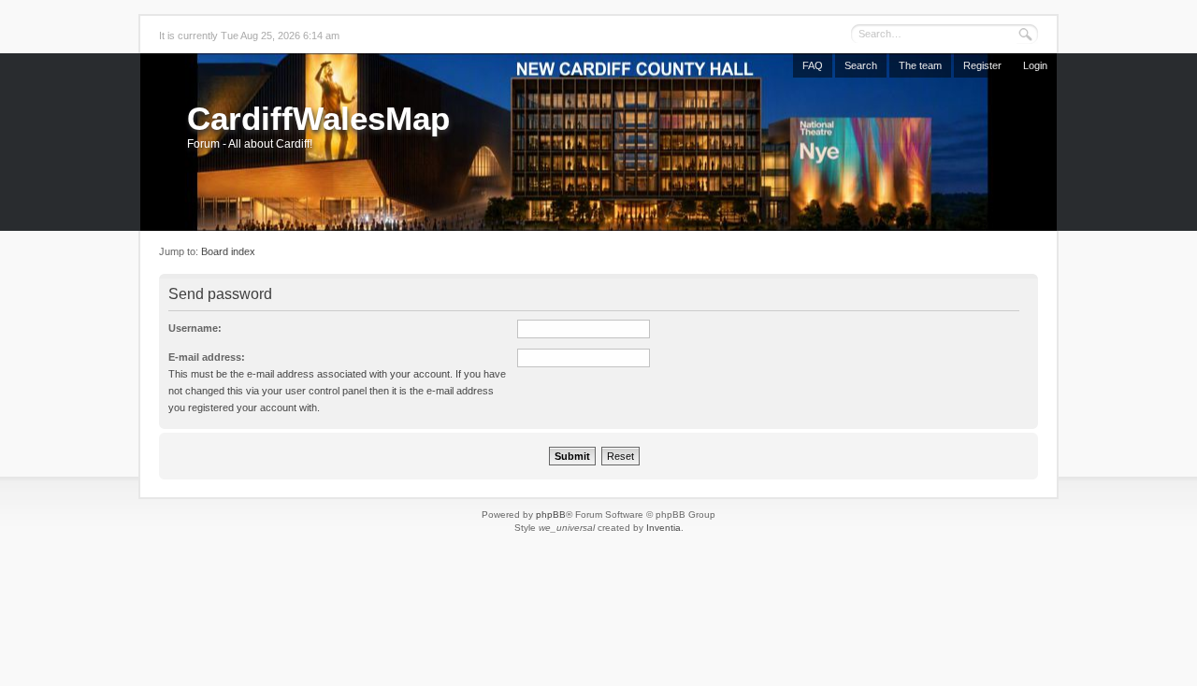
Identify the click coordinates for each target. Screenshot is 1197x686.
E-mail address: (206, 357)
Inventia (663, 527)
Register (982, 65)
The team (920, 65)
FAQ (812, 65)
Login (1035, 65)
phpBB (551, 514)
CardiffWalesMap (318, 118)
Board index (228, 251)
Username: (195, 328)
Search (860, 65)
